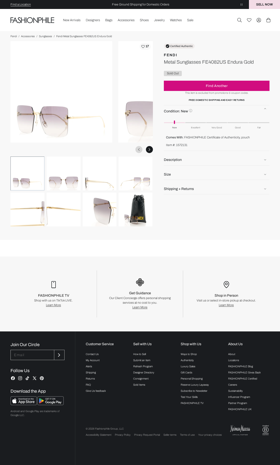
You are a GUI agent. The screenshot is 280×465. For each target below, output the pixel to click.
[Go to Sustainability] (265, 430)
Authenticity (187, 360)
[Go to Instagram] (20, 378)
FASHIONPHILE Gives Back (244, 372)
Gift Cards (186, 372)
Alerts (89, 366)
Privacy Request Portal (147, 434)
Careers (232, 384)
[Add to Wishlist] (145, 46)
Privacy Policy (123, 434)
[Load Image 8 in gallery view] (135, 209)
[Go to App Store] (23, 404)
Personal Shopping (192, 378)
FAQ (88, 384)
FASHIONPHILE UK (240, 409)
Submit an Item (141, 360)
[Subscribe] (59, 355)
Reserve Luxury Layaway (195, 384)
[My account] (258, 20)
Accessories (28, 36)
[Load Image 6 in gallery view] (63, 209)
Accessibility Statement (98, 434)
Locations (233, 360)
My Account (93, 360)
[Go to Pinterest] (41, 378)
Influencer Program (239, 397)
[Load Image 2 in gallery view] (63, 173)
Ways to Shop (189, 354)
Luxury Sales (188, 366)
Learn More (53, 305)
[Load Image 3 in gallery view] (100, 173)
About (231, 354)
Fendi (13, 36)
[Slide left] (138, 149)
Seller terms (170, 434)
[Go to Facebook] (12, 378)
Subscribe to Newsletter (194, 390)
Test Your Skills (189, 397)
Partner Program (237, 403)
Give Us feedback (96, 390)
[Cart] (268, 20)
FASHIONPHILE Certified (242, 378)
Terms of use (187, 434)
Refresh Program (143, 366)
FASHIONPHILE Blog (240, 366)
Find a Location (20, 4)
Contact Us (92, 354)
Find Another (217, 85)
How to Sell (139, 354)
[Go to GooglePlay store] (50, 404)
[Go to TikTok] (27, 378)
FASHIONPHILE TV (192, 403)
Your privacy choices (210, 434)
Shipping (91, 372)
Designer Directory (143, 372)
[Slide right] (149, 149)
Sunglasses (45, 36)
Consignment (141, 378)
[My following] (249, 20)
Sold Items (139, 384)
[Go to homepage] (32, 20)
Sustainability (235, 390)
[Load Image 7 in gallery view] (100, 209)
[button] (239, 20)
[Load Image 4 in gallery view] (135, 173)
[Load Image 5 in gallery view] (27, 209)
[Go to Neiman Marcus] (240, 430)
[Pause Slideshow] (241, 4)
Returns (90, 378)
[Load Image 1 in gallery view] (27, 173)
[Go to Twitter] (34, 378)
